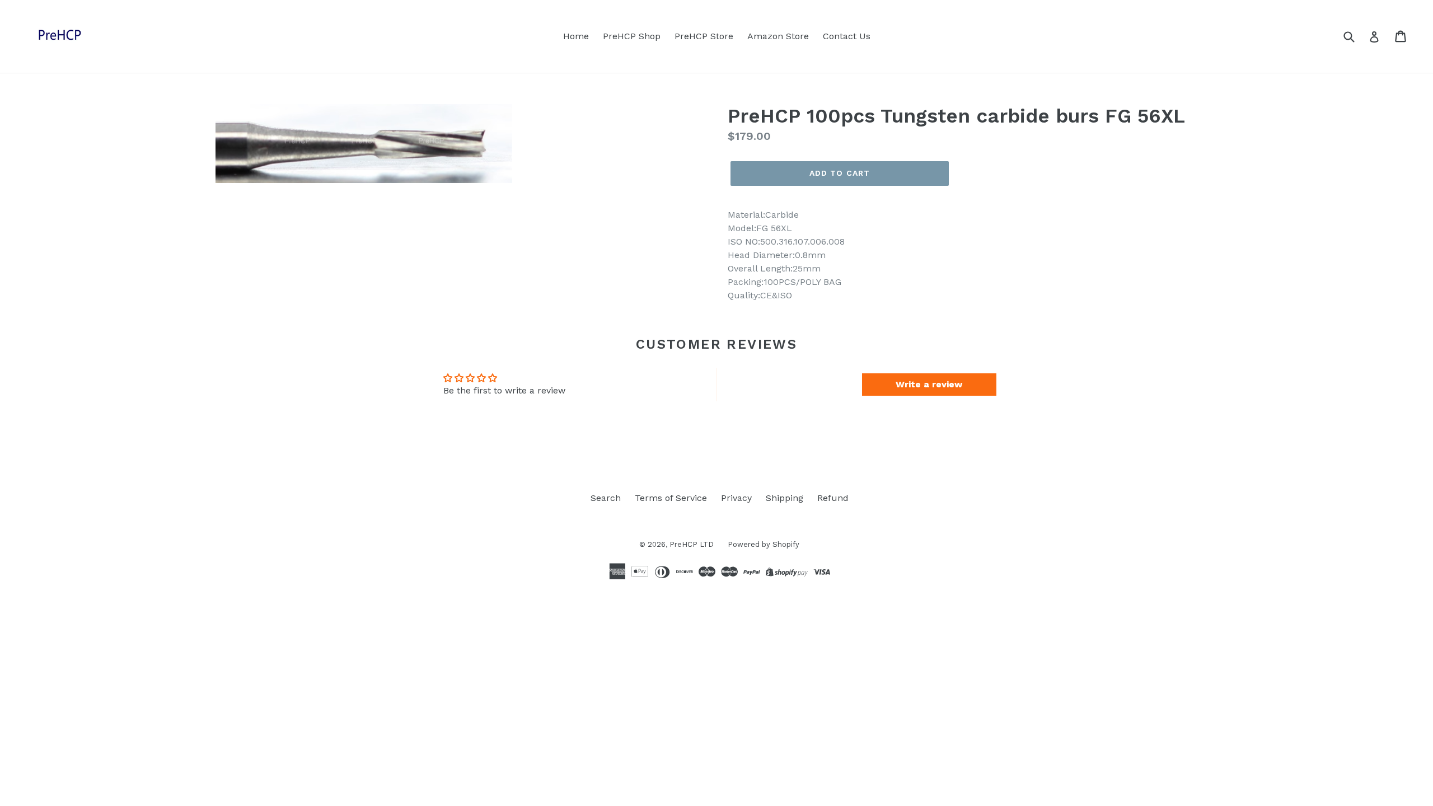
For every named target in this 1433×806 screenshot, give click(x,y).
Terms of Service (671, 498)
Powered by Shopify (763, 544)
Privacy (736, 498)
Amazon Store (778, 36)
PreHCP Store (704, 36)
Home (576, 36)
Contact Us (846, 36)
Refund (833, 498)
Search (606, 498)
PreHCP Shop (632, 36)
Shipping (784, 498)
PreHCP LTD (691, 544)
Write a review (929, 384)
